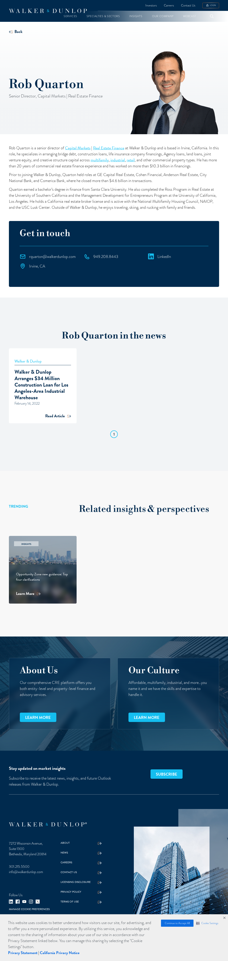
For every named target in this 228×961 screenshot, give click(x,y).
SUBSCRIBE (166, 774)
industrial (117, 160)
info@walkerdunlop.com (26, 872)
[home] (48, 11)
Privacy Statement (22, 953)
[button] (207, 923)
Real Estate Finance (108, 148)
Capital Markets (77, 148)
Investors (151, 5)
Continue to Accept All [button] (177, 923)
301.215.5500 (19, 866)
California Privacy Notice (59, 953)
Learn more (38, 717)
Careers (169, 5)
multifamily (100, 160)
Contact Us (188, 5)
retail (131, 160)
